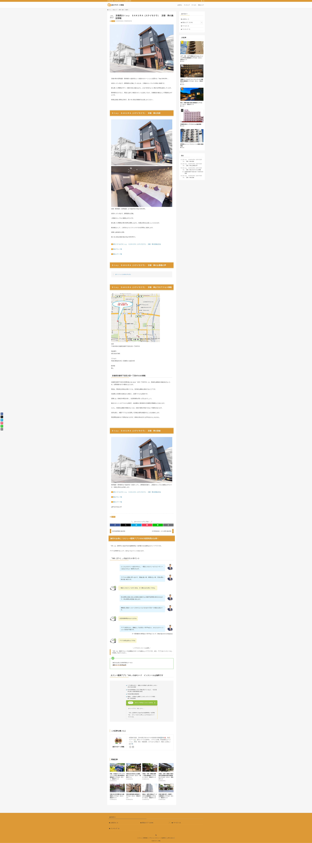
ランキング (186, 29)
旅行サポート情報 (118, 747)
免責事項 (163, 838)
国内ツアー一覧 (117, 254)
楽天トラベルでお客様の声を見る (123, 274)
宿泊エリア (187, 22)
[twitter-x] (130, 747)
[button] (115, 525)
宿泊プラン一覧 (117, 249)
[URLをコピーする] (168, 525)
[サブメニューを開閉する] (202, 22)
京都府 (113, 21)
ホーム (140, 838)
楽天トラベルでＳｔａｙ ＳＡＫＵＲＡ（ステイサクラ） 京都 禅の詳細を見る (137, 244)
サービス (185, 26)
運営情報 (145, 838)
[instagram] (133, 747)
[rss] (202, 1)
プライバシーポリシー (154, 838)
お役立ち (185, 19)
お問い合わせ (170, 838)
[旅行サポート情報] (115, 5)
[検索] (204, 1)
